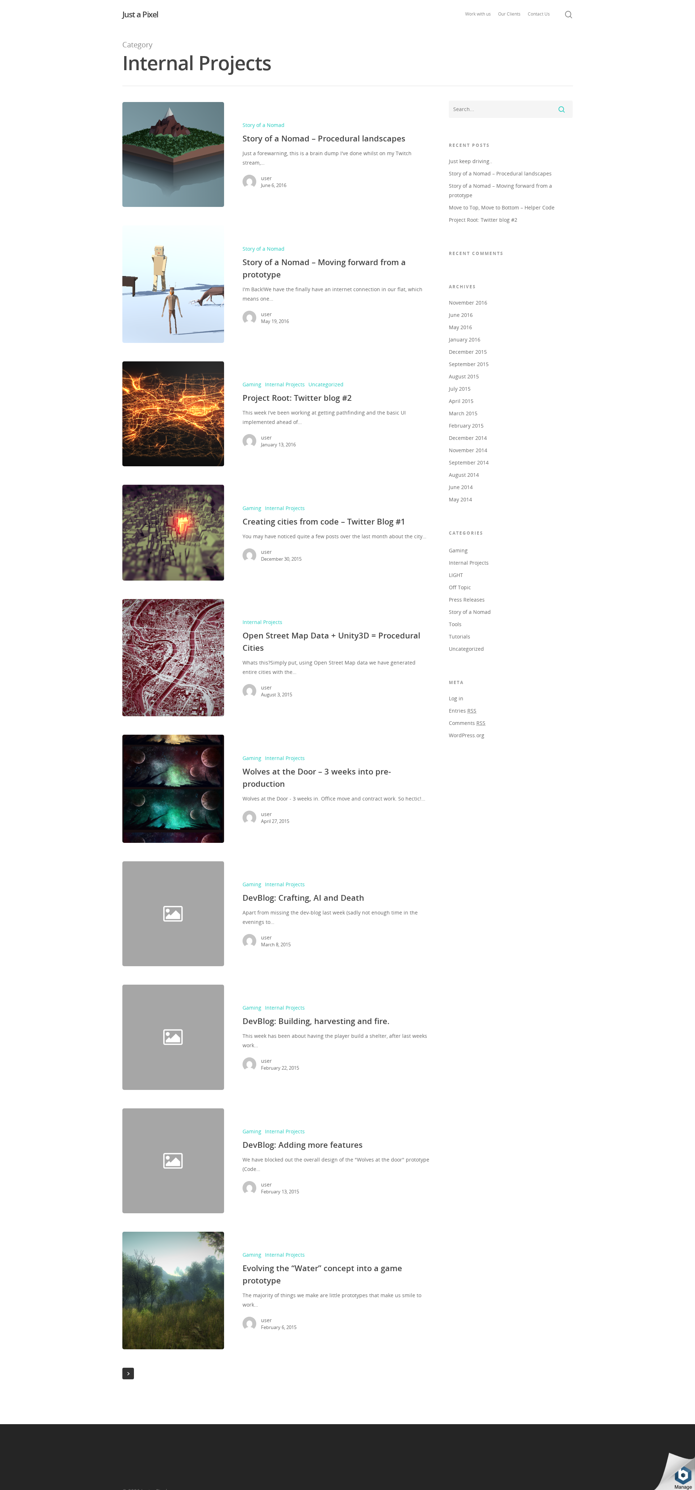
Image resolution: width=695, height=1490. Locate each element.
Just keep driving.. (470, 161)
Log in (456, 698)
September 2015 (469, 364)
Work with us (478, 14)
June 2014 (461, 487)
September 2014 (469, 462)
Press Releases (467, 599)
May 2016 (460, 327)
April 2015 (461, 401)
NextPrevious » (128, 1373)
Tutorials (459, 636)
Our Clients (509, 14)
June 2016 (461, 314)
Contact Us (539, 14)
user (266, 178)
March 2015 (463, 413)
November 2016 (468, 302)
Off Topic (460, 587)
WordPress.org (466, 735)
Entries (462, 710)
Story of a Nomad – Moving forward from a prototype (500, 190)
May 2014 (460, 499)
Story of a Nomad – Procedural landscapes (500, 173)
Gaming (252, 384)
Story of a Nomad (264, 125)
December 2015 (468, 351)
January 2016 (464, 339)
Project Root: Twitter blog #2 (483, 219)
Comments (467, 722)
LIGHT (456, 575)
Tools (455, 624)
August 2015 (464, 376)
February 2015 (466, 425)
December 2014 (468, 437)
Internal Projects (285, 384)
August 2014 (464, 474)
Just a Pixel (140, 14)
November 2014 (468, 450)
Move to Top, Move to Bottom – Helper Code (502, 207)
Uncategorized (326, 384)
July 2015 (460, 388)
